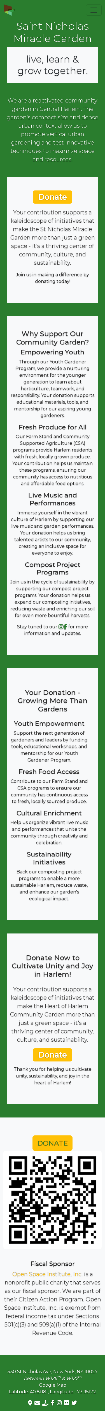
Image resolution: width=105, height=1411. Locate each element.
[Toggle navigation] (94, 10)
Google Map (52, 1385)
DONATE (52, 1143)
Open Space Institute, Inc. (47, 1274)
